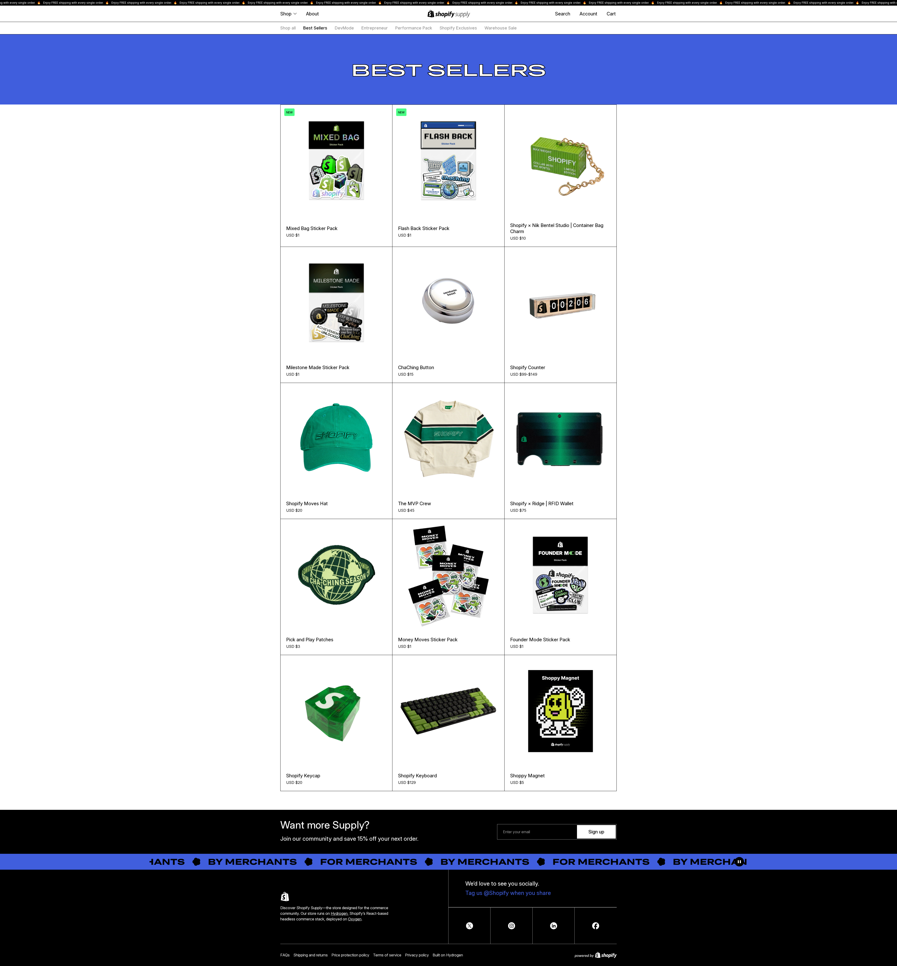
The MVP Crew (414, 503)
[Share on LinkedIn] (553, 926)
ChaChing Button (416, 367)
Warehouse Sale (500, 27)
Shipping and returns (310, 955)
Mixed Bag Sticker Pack (312, 228)
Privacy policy (417, 955)
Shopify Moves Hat (307, 503)
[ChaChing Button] (448, 303)
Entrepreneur (374, 27)
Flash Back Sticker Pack (423, 228)
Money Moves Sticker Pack (428, 639)
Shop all (288, 27)
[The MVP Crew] (448, 439)
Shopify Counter (527, 367)
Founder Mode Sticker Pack (540, 639)
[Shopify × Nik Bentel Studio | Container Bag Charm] (560, 161)
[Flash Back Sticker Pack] (448, 161)
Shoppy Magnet (527, 776)
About (312, 14)
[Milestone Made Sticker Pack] (336, 303)
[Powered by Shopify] (596, 955)
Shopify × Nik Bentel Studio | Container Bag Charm (556, 228)
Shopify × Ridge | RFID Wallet (541, 503)
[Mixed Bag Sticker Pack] (336, 160)
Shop (286, 14)
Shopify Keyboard (417, 776)
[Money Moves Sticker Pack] (448, 575)
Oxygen (354, 919)
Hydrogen (339, 913)
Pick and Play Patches (309, 639)
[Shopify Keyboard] (448, 711)
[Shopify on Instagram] (511, 926)
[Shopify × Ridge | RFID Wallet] (560, 439)
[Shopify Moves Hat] (336, 439)
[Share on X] (469, 926)
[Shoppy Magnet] (560, 711)
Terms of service (387, 955)
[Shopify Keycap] (336, 711)
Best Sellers (315, 27)
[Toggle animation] (739, 861)
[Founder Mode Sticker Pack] (560, 575)
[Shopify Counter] (560, 303)
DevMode (344, 27)
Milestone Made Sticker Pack (317, 367)
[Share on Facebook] (595, 926)
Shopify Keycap (303, 776)
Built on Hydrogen (448, 955)
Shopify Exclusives (458, 27)
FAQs (285, 955)
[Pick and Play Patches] (336, 575)
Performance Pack (413, 27)
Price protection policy (350, 955)
